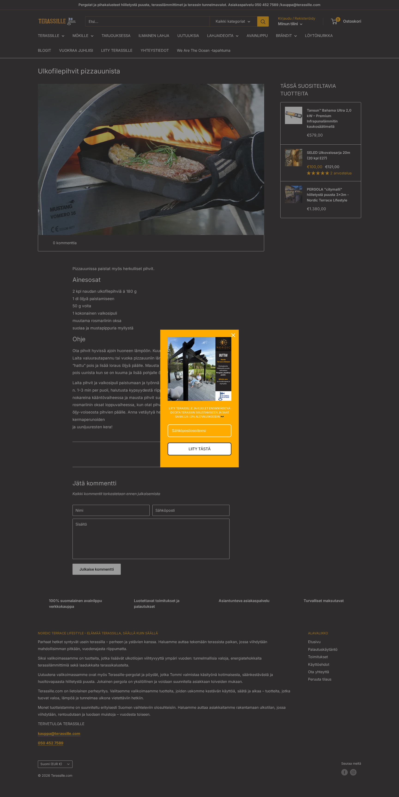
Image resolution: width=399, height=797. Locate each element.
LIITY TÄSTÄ (200, 449)
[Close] (233, 335)
